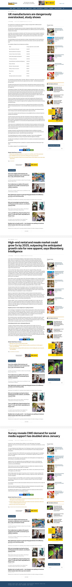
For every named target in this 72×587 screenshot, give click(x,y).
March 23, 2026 (56, 98)
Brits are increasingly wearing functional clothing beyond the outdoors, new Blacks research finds (19, 204)
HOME (11, 8)
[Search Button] (63, 8)
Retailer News (37, 583)
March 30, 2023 (17, 21)
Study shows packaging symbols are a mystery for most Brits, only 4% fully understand (26, 154)
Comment (19, 584)
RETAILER (29, 8)
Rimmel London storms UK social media (17, 504)
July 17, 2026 (10, 178)
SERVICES (46, 8)
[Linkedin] (28, 150)
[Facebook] (21, 150)
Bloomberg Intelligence (14, 351)
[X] (24, 150)
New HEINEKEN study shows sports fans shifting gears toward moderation (24, 155)
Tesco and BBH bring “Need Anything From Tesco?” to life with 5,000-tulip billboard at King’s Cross (19, 214)
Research (21, 21)
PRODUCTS (19, 8)
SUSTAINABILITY (40, 8)
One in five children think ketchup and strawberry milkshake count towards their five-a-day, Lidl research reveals (18, 175)
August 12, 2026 (56, 92)
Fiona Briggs (11, 21)
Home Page (10, 583)
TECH (23, 8)
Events (13, 584)
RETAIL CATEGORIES (58, 8)
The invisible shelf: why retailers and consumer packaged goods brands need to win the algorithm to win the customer (59, 89)
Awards (28, 584)
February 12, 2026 (11, 226)
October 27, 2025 (56, 523)
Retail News (12, 11)
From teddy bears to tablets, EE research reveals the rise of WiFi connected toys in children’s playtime (18, 185)
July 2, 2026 (10, 188)
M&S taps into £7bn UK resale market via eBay (18, 343)
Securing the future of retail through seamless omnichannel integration (58, 95)
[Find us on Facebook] (63, 3)
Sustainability (24, 584)
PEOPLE (34, 8)
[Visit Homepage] (13, 3)
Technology (10, 584)
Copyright (24, 583)
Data (15, 11)
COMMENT (51, 8)
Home (9, 11)
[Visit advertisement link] (37, 3)
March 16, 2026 (11, 217)
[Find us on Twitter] (60, 3)
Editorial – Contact (15, 583)
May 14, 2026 (10, 397)
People (16, 584)
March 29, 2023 (17, 255)
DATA (26, 8)
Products (41, 583)
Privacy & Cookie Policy (30, 583)
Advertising (20, 583)
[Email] (32, 150)
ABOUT (14, 8)
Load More (26, 421)
